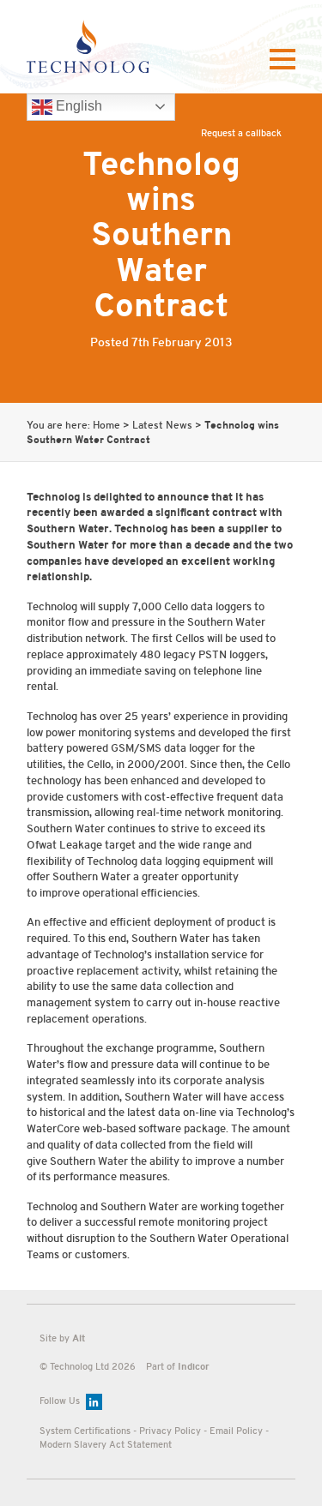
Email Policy (236, 1431)
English (77, 106)
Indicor (194, 1366)
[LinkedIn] (94, 1402)
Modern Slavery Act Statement (105, 1444)
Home (106, 425)
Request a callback (241, 133)
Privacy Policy (170, 1431)
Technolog (87, 46)
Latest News (162, 425)
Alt (78, 1338)
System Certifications (85, 1431)
